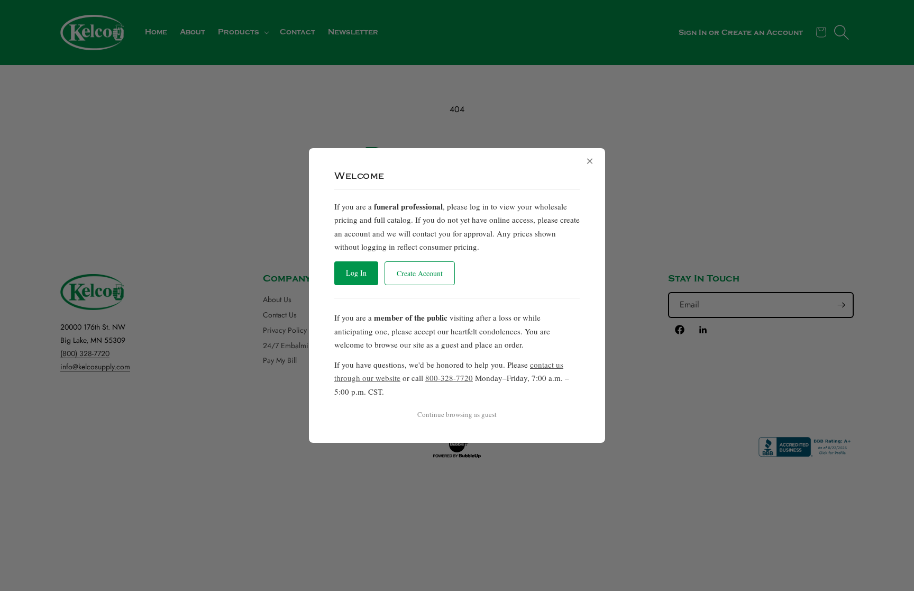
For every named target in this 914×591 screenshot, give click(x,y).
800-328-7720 (449, 377)
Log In (356, 273)
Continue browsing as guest (457, 414)
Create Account (420, 273)
